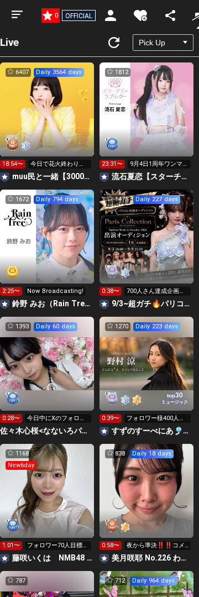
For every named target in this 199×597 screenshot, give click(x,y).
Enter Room (47, 119)
